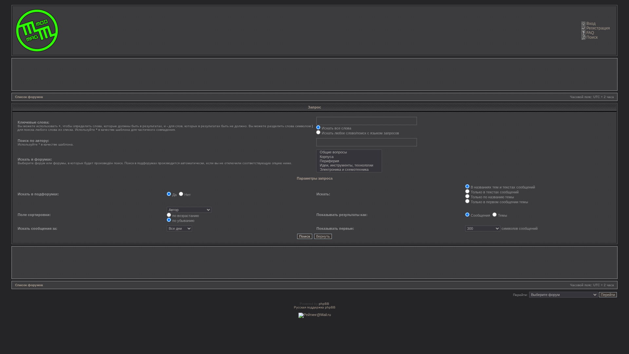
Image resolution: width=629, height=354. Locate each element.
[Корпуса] (349, 157)
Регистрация (598, 28)
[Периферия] (349, 161)
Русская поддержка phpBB (314, 307)
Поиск (592, 37)
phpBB (324, 303)
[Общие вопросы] (349, 152)
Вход (591, 23)
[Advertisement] (314, 74)
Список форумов (29, 97)
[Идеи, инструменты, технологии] (349, 165)
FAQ (590, 32)
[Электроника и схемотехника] (349, 169)
